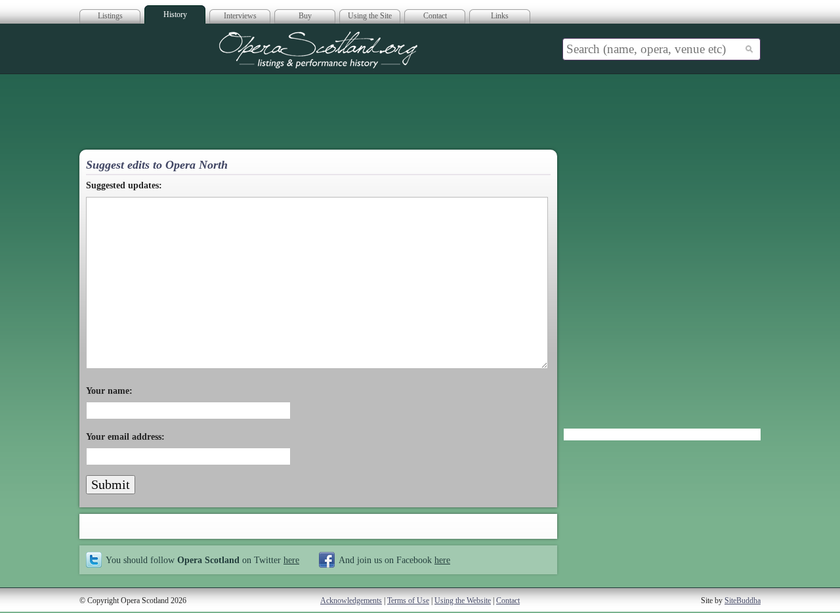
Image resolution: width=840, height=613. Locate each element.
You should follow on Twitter (202, 560)
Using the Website (462, 600)
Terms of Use (408, 600)
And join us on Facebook (394, 560)
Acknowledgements (351, 600)
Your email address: (125, 437)
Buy (305, 15)
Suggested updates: (124, 185)
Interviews (240, 15)
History (175, 14)
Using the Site (370, 15)
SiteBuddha (742, 600)
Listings (110, 15)
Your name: (109, 391)
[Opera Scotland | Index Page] (318, 50)
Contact (435, 15)
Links (500, 15)
